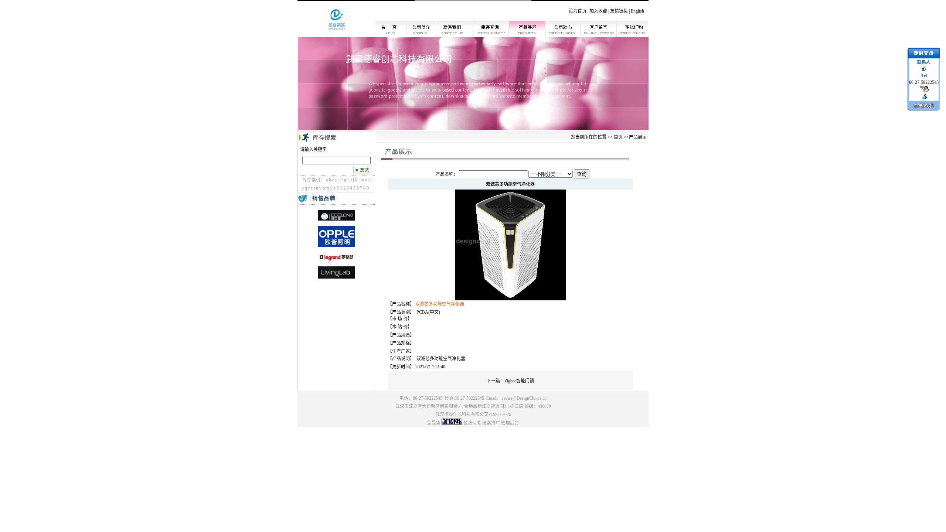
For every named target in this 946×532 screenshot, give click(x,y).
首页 (618, 137)
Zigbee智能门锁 (519, 380)
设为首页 (577, 11)
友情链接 (619, 11)
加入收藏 (598, 11)
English (637, 11)
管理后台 (510, 423)
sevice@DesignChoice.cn (524, 398)
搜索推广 (491, 423)
